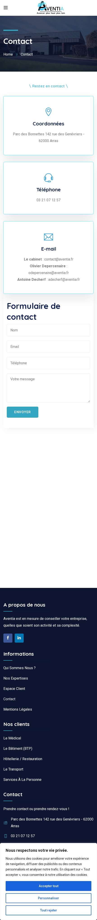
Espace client (14, 689)
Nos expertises (15, 678)
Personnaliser (48, 898)
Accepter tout (48, 886)
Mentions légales (17, 709)
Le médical (12, 738)
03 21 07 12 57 (48, 200)
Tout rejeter (48, 910)
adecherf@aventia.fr (64, 279)
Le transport (13, 769)
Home (8, 54)
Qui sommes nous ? (19, 668)
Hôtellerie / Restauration (22, 759)
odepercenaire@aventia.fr (48, 273)
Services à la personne (22, 779)
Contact (9, 699)
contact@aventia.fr (58, 259)
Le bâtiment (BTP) (17, 748)
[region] (48, 881)
